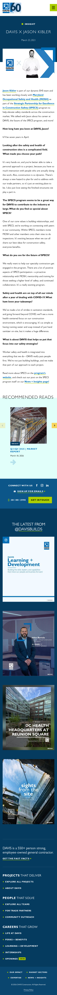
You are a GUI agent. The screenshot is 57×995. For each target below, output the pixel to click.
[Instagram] (42, 485)
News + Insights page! (37, 381)
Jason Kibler (9, 90)
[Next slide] (54, 425)
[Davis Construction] (12, 8)
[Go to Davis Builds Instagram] (6, 540)
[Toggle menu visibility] (53, 7)
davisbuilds (30, 529)
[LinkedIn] (47, 485)
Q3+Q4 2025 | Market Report (23, 450)
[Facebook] (36, 485)
